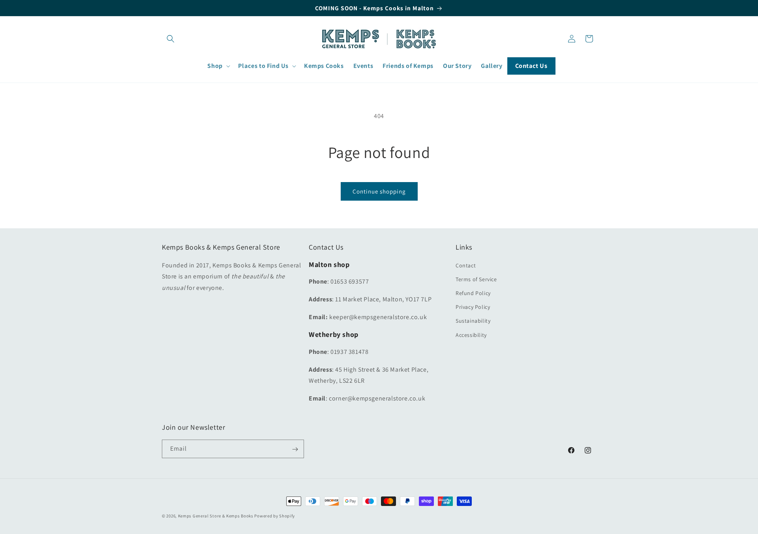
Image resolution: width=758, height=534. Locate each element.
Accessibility (471, 334)
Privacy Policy (473, 306)
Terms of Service (476, 279)
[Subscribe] (295, 449)
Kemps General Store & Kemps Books (215, 516)
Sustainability (473, 321)
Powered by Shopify (274, 516)
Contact (466, 265)
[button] (170, 38)
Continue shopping (379, 191)
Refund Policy (473, 293)
